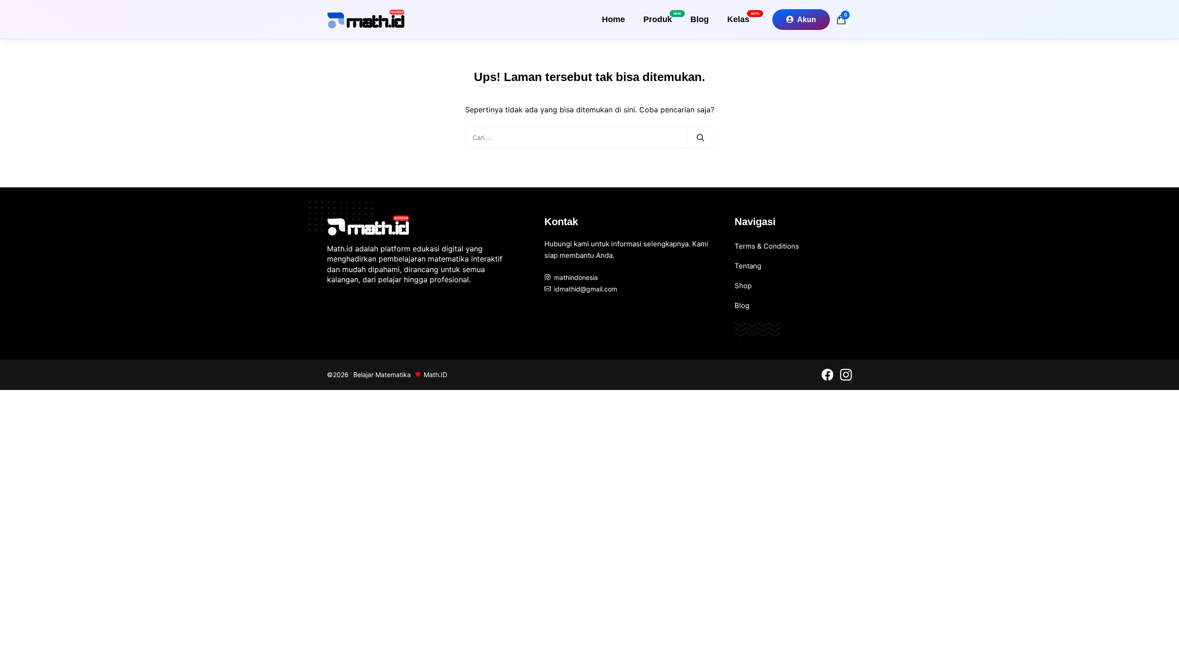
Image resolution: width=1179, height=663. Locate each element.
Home (613, 19)
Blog (699, 19)
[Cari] (700, 137)
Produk (662, 18)
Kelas (743, 18)
